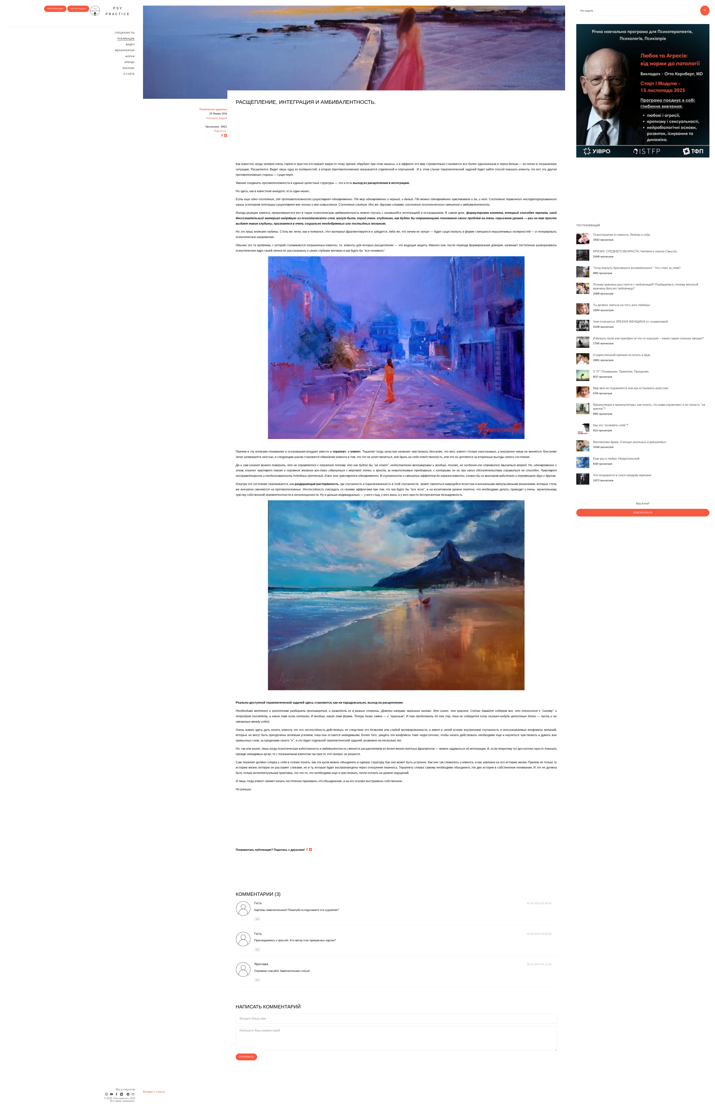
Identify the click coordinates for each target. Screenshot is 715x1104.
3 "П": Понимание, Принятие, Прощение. (621, 371)
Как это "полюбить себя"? (610, 425)
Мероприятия (125, 50)
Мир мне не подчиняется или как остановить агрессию (630, 388)
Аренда (129, 62)
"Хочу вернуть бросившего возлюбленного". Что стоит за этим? (637, 268)
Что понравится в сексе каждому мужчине (622, 475)
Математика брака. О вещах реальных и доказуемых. (630, 442)
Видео (130, 44)
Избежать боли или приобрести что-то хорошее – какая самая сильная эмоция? (648, 338)
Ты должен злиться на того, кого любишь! (621, 305)
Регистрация (78, 9)
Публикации (126, 38)
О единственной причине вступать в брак (621, 355)
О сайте (129, 74)
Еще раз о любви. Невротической (616, 458)
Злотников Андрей (216, 118)
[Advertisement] (347, 135)
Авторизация (55, 9)
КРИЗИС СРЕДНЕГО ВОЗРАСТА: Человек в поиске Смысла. (635, 251)
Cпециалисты (125, 33)
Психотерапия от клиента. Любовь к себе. (622, 234)
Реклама (129, 68)
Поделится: (220, 131)
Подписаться (642, 512)
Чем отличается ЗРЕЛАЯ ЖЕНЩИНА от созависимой (630, 321)
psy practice (118, 11)
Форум (130, 56)
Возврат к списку (154, 1091)
